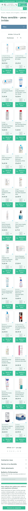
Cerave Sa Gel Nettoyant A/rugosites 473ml (20, 159)
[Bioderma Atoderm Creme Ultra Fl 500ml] (7, 317)
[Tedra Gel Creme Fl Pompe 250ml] (7, 148)
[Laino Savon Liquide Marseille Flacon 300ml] (21, 215)
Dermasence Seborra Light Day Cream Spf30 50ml (7, 427)
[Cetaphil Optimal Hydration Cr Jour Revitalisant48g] (21, 417)
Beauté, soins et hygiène (12, 12)
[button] (14, 27)
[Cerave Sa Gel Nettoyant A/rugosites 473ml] (21, 148)
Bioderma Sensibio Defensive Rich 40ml (20, 360)
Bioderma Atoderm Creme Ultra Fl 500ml (7, 327)
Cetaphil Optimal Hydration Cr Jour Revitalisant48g (20, 427)
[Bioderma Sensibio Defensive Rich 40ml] (21, 350)
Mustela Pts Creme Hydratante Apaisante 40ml (7, 394)
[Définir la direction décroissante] (21, 38)
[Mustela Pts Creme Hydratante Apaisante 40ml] (7, 384)
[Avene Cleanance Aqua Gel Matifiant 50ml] (21, 249)
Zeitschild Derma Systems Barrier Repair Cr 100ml (19, 394)
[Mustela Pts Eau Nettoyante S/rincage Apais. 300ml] (21, 282)
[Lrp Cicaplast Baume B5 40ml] (7, 82)
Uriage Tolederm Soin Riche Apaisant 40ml (20, 192)
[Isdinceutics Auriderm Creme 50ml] (7, 182)
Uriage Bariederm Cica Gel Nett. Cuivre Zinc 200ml (20, 92)
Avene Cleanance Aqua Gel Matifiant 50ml (20, 257)
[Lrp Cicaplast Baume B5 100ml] (21, 48)
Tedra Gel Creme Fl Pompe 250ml (7, 158)
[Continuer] (20, 451)
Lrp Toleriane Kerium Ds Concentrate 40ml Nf (7, 59)
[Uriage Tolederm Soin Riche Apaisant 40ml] (21, 182)
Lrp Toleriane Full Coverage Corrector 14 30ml (20, 327)
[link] (8, 451)
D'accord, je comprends (14, 508)
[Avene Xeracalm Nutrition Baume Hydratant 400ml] (7, 215)
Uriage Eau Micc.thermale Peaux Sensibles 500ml (7, 125)
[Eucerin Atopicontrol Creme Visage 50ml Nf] (7, 282)
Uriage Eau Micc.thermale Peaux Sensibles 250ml (20, 124)
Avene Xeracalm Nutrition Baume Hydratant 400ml (6, 225)
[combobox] (12, 8)
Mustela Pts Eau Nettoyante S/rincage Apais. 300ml (19, 293)
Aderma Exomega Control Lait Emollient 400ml (6, 361)
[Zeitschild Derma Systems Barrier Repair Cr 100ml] (21, 384)
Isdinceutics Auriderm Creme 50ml (6, 192)
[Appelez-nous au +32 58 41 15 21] (16, 5)
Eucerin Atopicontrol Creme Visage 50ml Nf (7, 292)
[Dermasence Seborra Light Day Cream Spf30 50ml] (7, 417)
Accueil (3, 12)
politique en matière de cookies (17, 503)
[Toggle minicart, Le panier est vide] (19, 4)
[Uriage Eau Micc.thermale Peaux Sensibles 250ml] (21, 115)
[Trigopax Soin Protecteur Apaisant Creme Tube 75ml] (7, 249)
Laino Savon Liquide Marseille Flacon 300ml (20, 225)
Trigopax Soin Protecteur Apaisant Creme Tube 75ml (7, 259)
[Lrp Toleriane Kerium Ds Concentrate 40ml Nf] (7, 48)
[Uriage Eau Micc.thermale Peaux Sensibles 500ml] (7, 115)
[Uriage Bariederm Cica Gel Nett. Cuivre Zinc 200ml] (21, 82)
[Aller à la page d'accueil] (9, 5)
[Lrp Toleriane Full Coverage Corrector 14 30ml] (21, 317)
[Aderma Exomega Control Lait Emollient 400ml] (7, 350)
